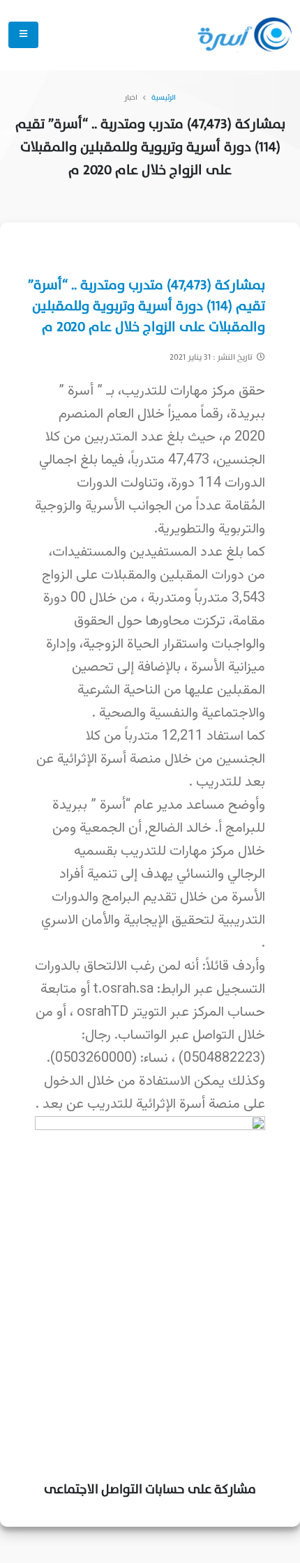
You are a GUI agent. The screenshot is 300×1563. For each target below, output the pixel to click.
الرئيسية (163, 97)
